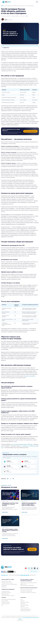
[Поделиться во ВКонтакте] (13, 479)
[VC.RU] (31, 568)
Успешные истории (5, 603)
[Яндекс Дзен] (34, 568)
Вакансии (22, 606)
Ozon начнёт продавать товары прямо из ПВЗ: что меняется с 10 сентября (10, 530)
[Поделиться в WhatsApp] (10, 479)
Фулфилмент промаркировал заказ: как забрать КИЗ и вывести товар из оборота (29, 504)
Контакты (22, 600)
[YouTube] (25, 568)
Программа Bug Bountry (25, 610)
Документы (23, 603)
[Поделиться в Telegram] (8, 479)
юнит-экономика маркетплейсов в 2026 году (21, 444)
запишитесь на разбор (29, 376)
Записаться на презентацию (30, 131)
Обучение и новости (6, 602)
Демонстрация (33, 571)
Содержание (6, 47)
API (2, 605)
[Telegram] (28, 568)
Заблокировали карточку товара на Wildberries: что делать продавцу (10, 504)
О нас (22, 599)
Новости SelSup (5, 600)
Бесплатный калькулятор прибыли (9, 599)
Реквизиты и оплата (25, 602)
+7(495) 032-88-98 (24, 575)
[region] (20, 96)
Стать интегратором (25, 607)
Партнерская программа (26, 609)
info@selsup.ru (4, 575)
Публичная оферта (24, 605)
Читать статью (5, 512)
